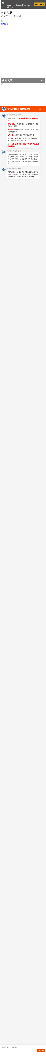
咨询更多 (4, 24)
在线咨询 (39, 4)
